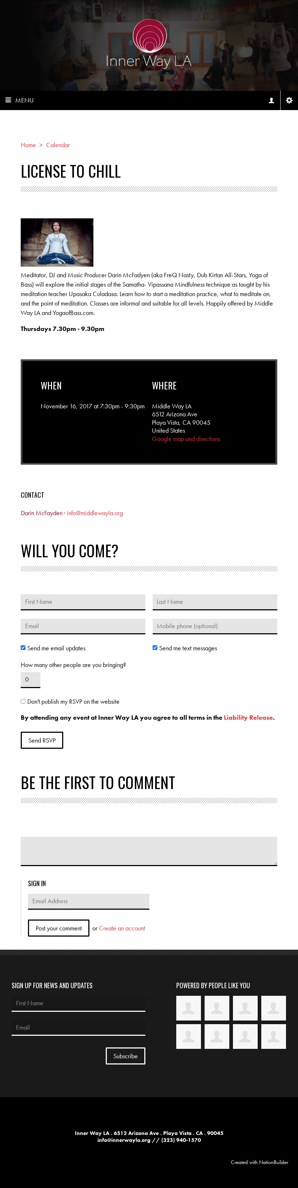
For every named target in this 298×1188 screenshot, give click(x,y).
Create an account (122, 928)
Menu (24, 100)
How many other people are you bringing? (73, 665)
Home (28, 145)
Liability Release (248, 717)
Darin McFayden (42, 513)
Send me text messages (188, 648)
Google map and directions (186, 439)
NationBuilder (273, 1162)
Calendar (58, 145)
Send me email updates (56, 648)
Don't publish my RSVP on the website (73, 702)
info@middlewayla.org (95, 513)
